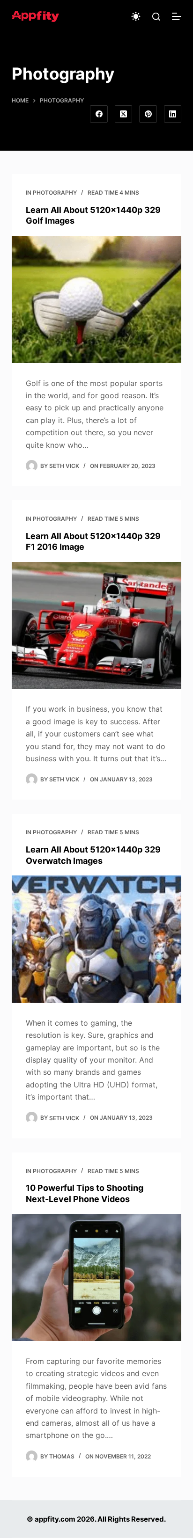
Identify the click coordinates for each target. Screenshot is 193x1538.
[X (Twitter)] (124, 114)
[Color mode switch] (136, 16)
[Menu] (176, 16)
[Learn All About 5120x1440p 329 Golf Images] (97, 299)
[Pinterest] (148, 114)
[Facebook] (99, 114)
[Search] (156, 17)
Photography (55, 192)
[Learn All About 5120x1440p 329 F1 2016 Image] (97, 625)
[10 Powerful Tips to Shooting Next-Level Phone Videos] (97, 1277)
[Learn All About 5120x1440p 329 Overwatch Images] (97, 939)
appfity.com (55, 1519)
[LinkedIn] (173, 114)
